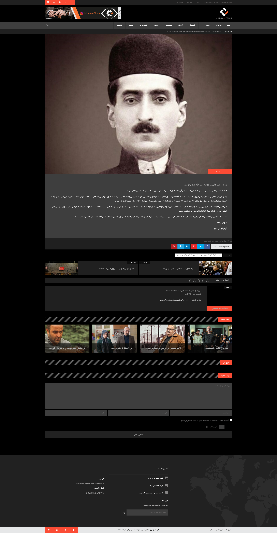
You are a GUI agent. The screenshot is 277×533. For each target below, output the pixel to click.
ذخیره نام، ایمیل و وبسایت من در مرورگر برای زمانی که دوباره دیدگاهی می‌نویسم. (205, 420)
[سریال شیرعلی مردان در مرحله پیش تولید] (219, 298)
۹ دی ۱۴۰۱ (219, 171)
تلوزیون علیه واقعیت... (216, 348)
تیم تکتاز (120, 530)
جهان (198, 2)
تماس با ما (180, 2)
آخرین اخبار (190, 2)
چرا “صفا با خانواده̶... (122, 348)
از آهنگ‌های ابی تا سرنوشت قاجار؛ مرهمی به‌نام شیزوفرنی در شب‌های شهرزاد (199, 31)
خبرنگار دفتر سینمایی (220, 308)
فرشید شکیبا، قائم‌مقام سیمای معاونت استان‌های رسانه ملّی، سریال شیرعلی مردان (198, 255)
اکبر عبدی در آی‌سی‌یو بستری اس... (163, 348)
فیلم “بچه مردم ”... (155, 478)
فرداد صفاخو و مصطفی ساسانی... (151, 493)
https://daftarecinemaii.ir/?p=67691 (175, 300)
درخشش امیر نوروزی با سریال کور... (67, 348)
